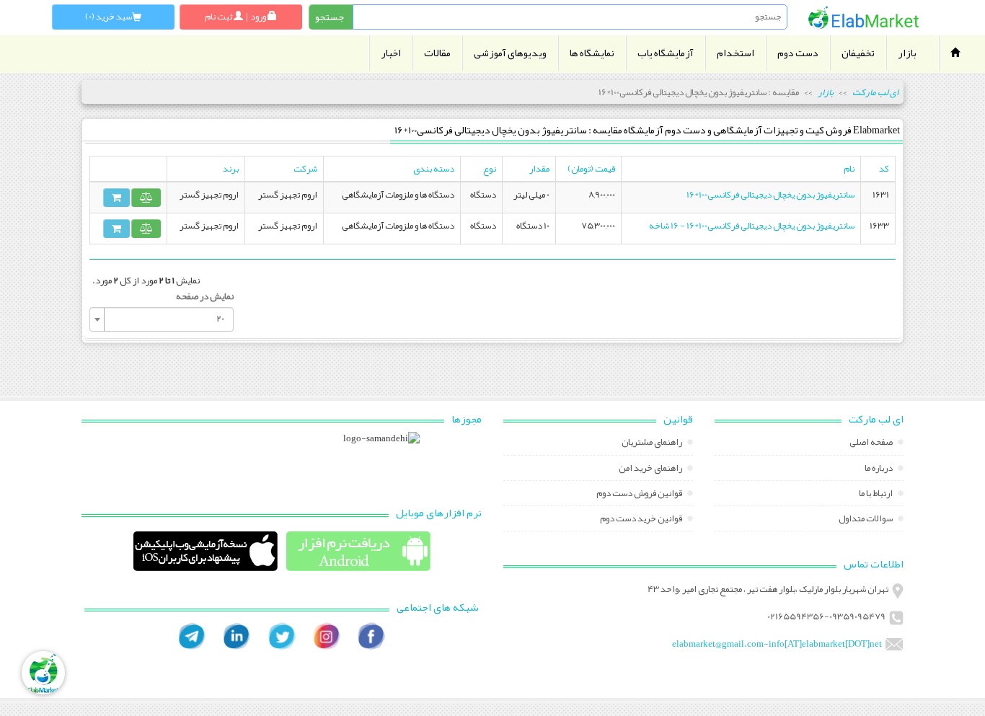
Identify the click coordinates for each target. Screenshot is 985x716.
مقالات (437, 53)
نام (849, 168)
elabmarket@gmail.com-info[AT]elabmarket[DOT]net (777, 644)
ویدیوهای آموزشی (510, 53)
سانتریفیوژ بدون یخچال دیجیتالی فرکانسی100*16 (770, 194)
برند (231, 168)
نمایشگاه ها (592, 53)
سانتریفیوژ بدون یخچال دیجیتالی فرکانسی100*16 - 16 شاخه (751, 225)
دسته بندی (433, 168)
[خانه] (864, 18)
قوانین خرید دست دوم (642, 520)
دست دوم (797, 53)
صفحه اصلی (871, 443)
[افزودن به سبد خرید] (116, 197)
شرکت (305, 168)
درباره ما (879, 469)
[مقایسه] (146, 197)
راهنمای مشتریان (653, 443)
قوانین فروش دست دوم (640, 495)
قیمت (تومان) (591, 168)
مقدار (539, 168)
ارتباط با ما (876, 495)
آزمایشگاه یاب (665, 53)
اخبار (391, 53)
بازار (907, 53)
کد (884, 168)
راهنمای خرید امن (651, 469)
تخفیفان (858, 53)
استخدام (735, 53)
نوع (489, 168)
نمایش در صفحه (205, 296)
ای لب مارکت (875, 92)
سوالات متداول (866, 520)
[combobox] (161, 319)
